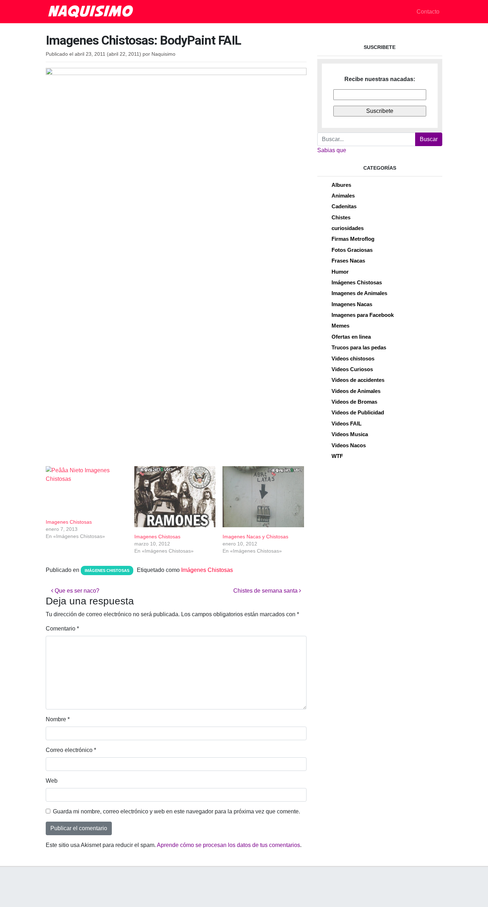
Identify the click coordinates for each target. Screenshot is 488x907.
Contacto (428, 12)
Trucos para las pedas (359, 347)
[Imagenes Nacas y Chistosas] (263, 496)
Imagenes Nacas (352, 304)
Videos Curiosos (352, 369)
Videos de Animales (356, 391)
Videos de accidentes (358, 380)
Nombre (58, 719)
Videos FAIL (347, 423)
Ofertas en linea (351, 337)
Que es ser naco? (76, 591)
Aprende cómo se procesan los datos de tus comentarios (228, 845)
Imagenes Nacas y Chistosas (255, 536)
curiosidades (348, 228)
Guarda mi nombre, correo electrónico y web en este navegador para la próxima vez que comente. (176, 811)
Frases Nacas (348, 261)
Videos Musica (350, 434)
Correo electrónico (71, 750)
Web (52, 781)
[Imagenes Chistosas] (86, 489)
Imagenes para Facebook (363, 315)
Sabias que (331, 150)
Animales (343, 196)
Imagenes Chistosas (69, 522)
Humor (340, 272)
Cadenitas (344, 206)
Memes (340, 326)
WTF (337, 456)
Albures (341, 185)
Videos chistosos (353, 358)
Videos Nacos (349, 445)
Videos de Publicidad (358, 412)
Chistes (341, 217)
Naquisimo (163, 54)
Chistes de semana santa (266, 591)
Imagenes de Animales (359, 293)
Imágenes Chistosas (107, 570)
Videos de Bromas (354, 402)
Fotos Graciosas (352, 250)
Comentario (62, 629)
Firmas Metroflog (353, 239)
